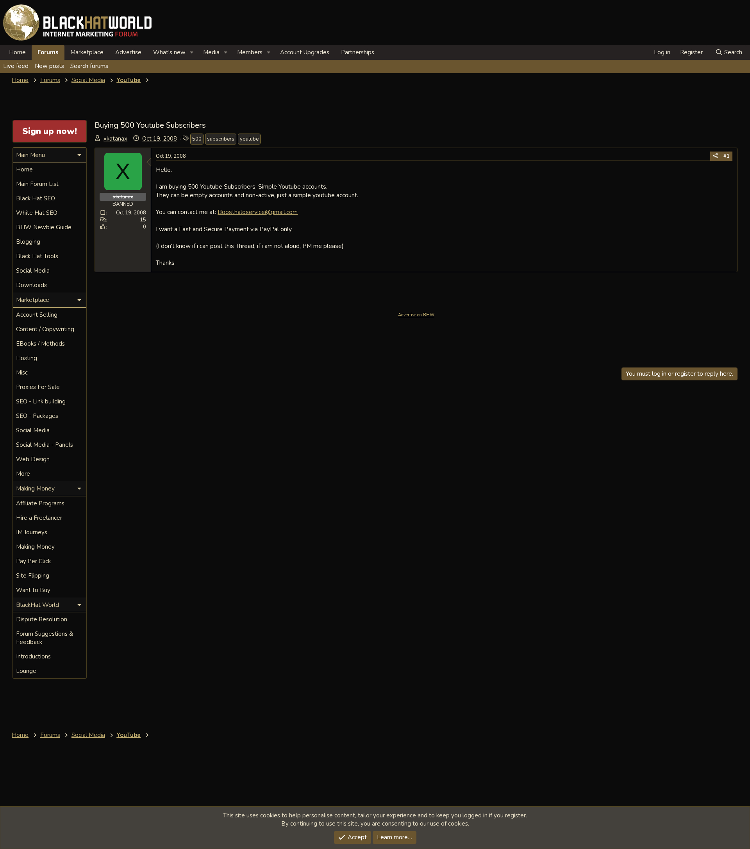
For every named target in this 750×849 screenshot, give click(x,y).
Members (249, 52)
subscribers (220, 139)
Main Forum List (37, 184)
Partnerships (357, 52)
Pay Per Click (33, 561)
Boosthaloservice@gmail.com (258, 212)
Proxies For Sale (38, 387)
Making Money (35, 547)
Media (211, 52)
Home (17, 52)
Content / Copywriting (45, 329)
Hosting (26, 358)
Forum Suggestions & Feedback (44, 638)
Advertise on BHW (416, 315)
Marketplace (87, 52)
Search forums (89, 66)
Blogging (28, 242)
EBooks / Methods (40, 344)
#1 (726, 156)
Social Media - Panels (44, 445)
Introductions (33, 656)
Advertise (128, 52)
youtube (249, 139)
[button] (191, 52)
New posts (49, 66)
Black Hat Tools (37, 256)
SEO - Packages (37, 416)
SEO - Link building (41, 401)
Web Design (33, 459)
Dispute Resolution (41, 619)
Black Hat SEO (35, 198)
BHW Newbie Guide (43, 227)
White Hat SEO (36, 213)
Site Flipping (32, 576)
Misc (22, 372)
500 (197, 139)
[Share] (715, 156)
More (23, 474)
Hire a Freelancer (39, 518)
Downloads (31, 285)
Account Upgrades (304, 52)
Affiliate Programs (40, 503)
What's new (169, 52)
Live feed (16, 66)
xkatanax (115, 139)
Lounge (26, 671)
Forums (48, 52)
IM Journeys (31, 532)
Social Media (33, 271)
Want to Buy (33, 590)
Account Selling (36, 315)
